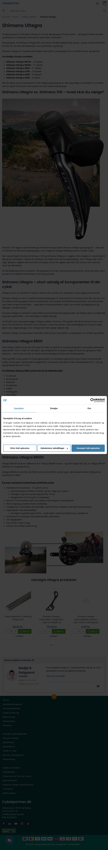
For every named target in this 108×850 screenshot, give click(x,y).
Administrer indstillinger (52, 448)
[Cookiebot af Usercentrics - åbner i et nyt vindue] (92, 400)
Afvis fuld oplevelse (19, 448)
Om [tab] (89, 408)
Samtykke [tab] (19, 408)
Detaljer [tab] (54, 408)
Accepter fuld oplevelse (88, 448)
